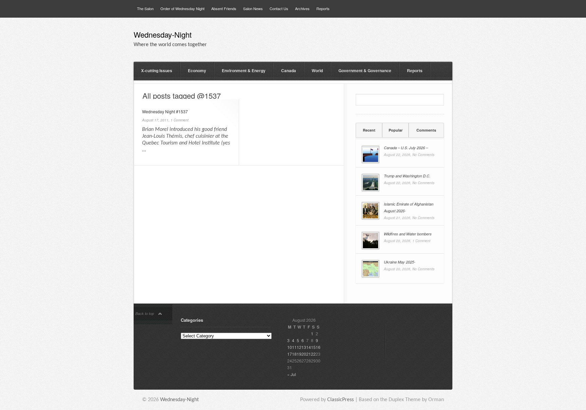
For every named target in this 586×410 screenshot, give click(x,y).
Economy (197, 70)
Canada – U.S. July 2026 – (406, 147)
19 (299, 354)
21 (308, 354)
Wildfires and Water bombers (408, 233)
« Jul (291, 374)
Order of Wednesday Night (182, 8)
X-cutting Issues (156, 70)
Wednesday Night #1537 (165, 111)
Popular (396, 130)
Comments (426, 130)
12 (299, 347)
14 (308, 347)
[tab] (369, 130)
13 (303, 347)
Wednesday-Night (163, 35)
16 (318, 347)
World (317, 70)
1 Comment (180, 120)
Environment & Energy (244, 70)
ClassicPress (340, 400)
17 (289, 354)
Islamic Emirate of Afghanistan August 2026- (408, 207)
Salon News (253, 8)
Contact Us (279, 8)
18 (294, 354)
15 (313, 347)
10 (289, 347)
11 (294, 347)
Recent (369, 130)
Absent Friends (223, 8)
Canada (288, 70)
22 (313, 354)
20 (303, 354)
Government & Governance (364, 70)
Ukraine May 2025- (399, 262)
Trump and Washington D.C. (407, 175)
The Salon (145, 8)
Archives (302, 8)
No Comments (423, 154)
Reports (323, 8)
